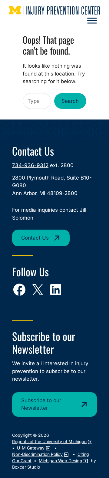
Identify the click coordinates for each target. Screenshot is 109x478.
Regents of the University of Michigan (49, 441)
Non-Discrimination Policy (37, 454)
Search (70, 101)
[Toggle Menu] (92, 20)
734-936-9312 (30, 165)
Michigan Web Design (60, 460)
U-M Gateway (31, 447)
